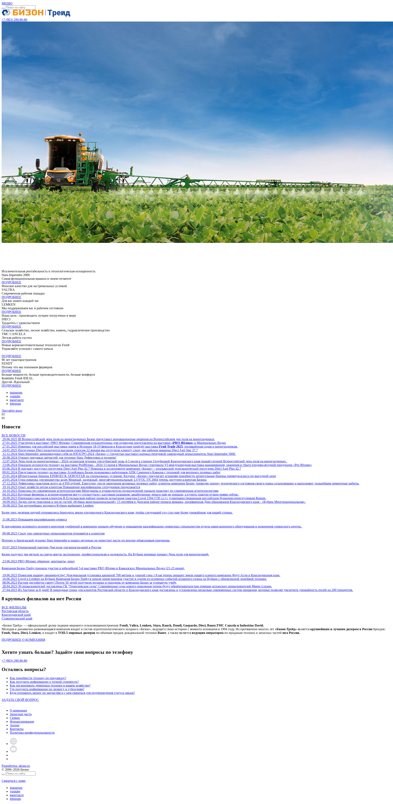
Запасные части (21, 714)
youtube (15, 396)
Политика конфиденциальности (32, 732)
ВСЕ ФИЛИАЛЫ (14, 607)
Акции (14, 725)
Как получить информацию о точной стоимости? (44, 681)
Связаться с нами (14, 780)
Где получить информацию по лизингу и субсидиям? (47, 689)
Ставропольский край (17, 618)
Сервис (15, 718)
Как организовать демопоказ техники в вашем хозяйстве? (50, 685)
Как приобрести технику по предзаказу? (38, 678)
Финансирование (22, 721)
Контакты (17, 729)
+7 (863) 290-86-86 (14, 660)
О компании (18, 710)
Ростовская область (15, 611)
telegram (15, 403)
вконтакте (17, 400)
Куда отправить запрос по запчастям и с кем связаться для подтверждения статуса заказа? (72, 693)
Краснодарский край (16, 614)
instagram (16, 392)
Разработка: (16, 766)
